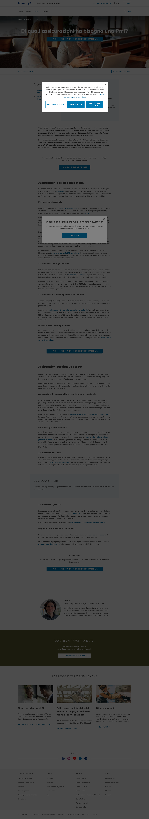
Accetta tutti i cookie (95, 104)
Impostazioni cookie (56, 104)
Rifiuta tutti (76, 104)
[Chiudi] (105, 85)
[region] (75, 97)
